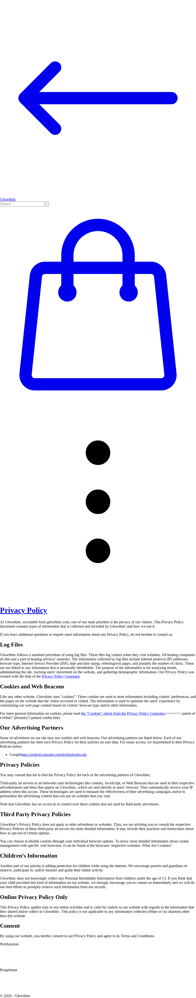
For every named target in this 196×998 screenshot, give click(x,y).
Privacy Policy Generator (61, 676)
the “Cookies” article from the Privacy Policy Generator (123, 713)
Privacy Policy (23, 610)
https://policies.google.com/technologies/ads (54, 755)
